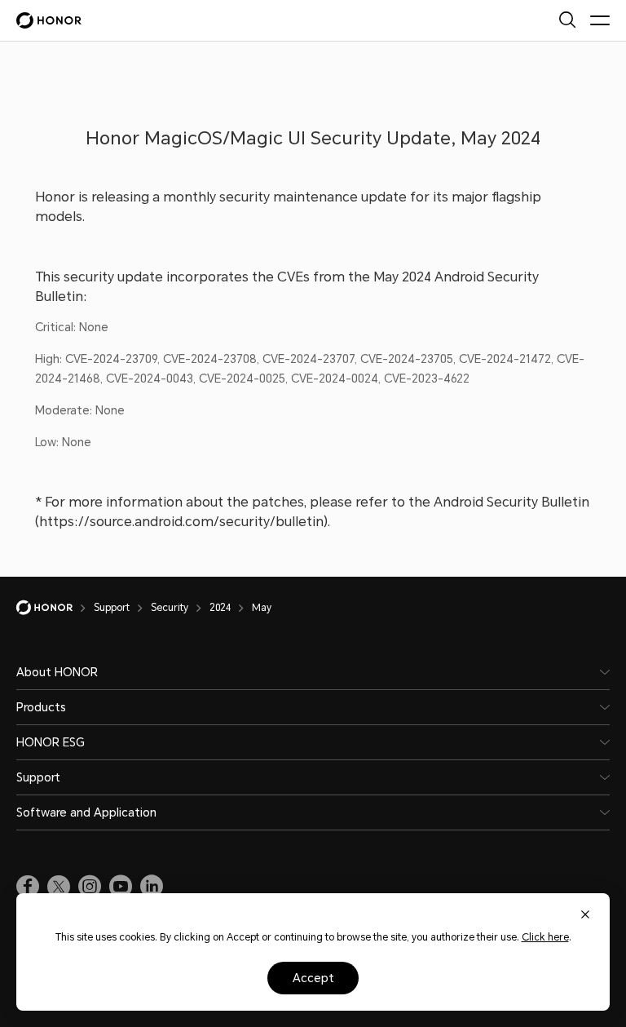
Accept (313, 978)
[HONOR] (55, 607)
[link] (27, 886)
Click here (545, 937)
